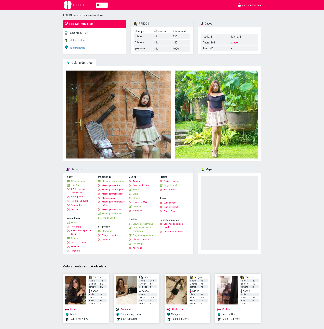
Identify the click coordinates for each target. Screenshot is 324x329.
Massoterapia (108, 198)
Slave (135, 193)
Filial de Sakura (109, 218)
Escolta (74, 222)
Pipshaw (75, 246)
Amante (136, 181)
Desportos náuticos (173, 231)
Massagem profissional (113, 181)
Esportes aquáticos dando (173, 226)
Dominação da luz (142, 185)
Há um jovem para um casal (81, 232)
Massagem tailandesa (113, 193)
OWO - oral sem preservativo (78, 191)
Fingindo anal (170, 185)
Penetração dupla (79, 201)
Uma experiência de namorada (142, 229)
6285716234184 (79, 32)
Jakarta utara (77, 40)
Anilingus (137, 248)
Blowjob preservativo (143, 224)
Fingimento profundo (143, 235)
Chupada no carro (141, 239)
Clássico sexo (78, 181)
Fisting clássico (171, 181)
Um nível (75, 185)
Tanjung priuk (77, 48)
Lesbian (106, 239)
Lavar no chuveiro (79, 242)
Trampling (138, 210)
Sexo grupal (77, 196)
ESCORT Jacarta (72, 15)
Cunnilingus (138, 243)
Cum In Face (170, 211)
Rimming (75, 250)
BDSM (136, 189)
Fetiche (74, 209)
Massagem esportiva (112, 209)
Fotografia (76, 226)
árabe (234, 42)
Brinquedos (76, 205)
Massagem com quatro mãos (113, 203)
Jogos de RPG (140, 202)
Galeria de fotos (82, 62)
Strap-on (137, 198)
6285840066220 (180, 319)
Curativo (137, 206)
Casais (74, 238)
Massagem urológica (112, 189)
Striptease (107, 231)
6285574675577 (79, 319)
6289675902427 (231, 319)
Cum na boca (170, 202)
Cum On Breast (171, 207)
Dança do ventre (110, 235)
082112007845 (129, 319)
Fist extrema (170, 189)
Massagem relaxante (112, 213)
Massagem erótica (111, 185)
